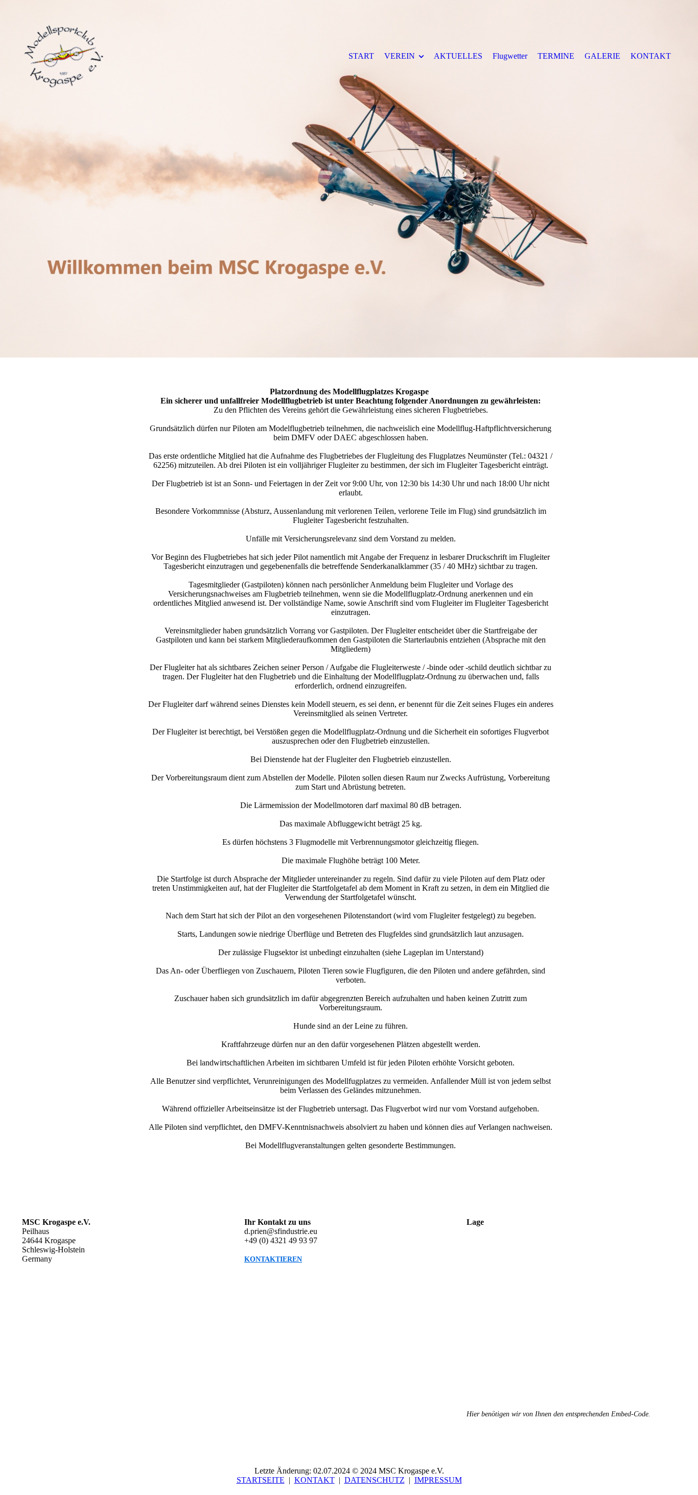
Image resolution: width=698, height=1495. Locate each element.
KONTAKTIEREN (273, 1259)
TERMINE (556, 56)
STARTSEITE (261, 1480)
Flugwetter (510, 56)
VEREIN (399, 56)
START (361, 56)
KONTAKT (651, 56)
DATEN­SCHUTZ (374, 1480)
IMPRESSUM (438, 1480)
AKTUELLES (458, 56)
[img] (106, 55)
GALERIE (602, 56)
